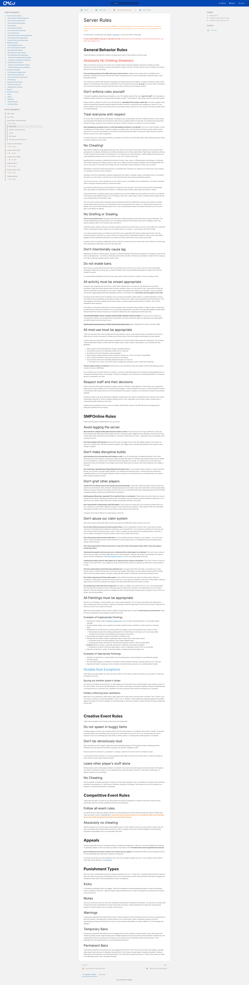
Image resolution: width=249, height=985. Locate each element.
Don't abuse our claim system (17, 52)
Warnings (11, 99)
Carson (227, 18)
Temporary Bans (13, 101)
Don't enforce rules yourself (16, 20)
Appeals (9, 89)
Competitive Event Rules (14, 82)
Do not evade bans (13, 33)
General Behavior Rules (14, 16)
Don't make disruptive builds (16, 47)
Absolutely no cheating (15, 87)
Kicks (9, 94)
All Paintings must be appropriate (18, 55)
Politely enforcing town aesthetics (19, 67)
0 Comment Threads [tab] (89, 974)
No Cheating (11, 79)
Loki (227, 20)
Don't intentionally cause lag (16, 30)
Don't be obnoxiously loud (16, 74)
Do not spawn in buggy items (16, 72)
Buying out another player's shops (18, 65)
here (140, 150)
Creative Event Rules (13, 70)
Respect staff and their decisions (18, 40)
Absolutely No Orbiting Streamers (18, 18)
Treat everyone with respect (16, 23)
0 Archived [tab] (101, 974)
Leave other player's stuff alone (17, 77)
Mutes (9, 97)
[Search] (112, 3)
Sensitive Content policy (114, 621)
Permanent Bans (13, 104)
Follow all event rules (14, 84)
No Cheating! (12, 25)
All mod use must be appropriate (18, 38)
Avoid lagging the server (15, 45)
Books (233, 3)
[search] (124, 3)
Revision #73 (214, 15)
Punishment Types (12, 92)
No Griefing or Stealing (15, 28)
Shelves (223, 3)
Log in (242, 3)
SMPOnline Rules (12, 43)
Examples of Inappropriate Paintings (19, 57)
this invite (109, 860)
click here (116, 34)
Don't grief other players (15, 50)
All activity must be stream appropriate (20, 35)
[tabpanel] (124, 980)
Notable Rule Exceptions (15, 62)
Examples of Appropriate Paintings (19, 60)
